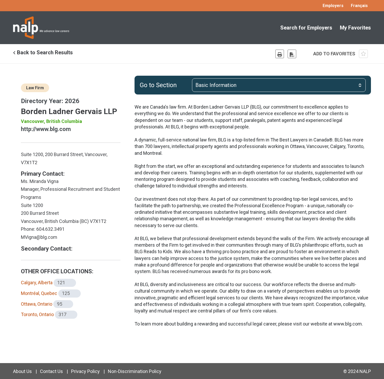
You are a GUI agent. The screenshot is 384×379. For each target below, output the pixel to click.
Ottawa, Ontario (36, 304)
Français (359, 5)
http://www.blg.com (46, 129)
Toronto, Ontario (37, 314)
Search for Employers (306, 28)
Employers (333, 5)
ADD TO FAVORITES (334, 53)
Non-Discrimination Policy (134, 371)
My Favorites (355, 28)
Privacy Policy (85, 371)
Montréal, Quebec (39, 293)
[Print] (279, 54)
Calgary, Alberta (37, 282)
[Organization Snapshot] (292, 54)
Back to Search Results (44, 52)
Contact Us (51, 371)
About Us (22, 371)
